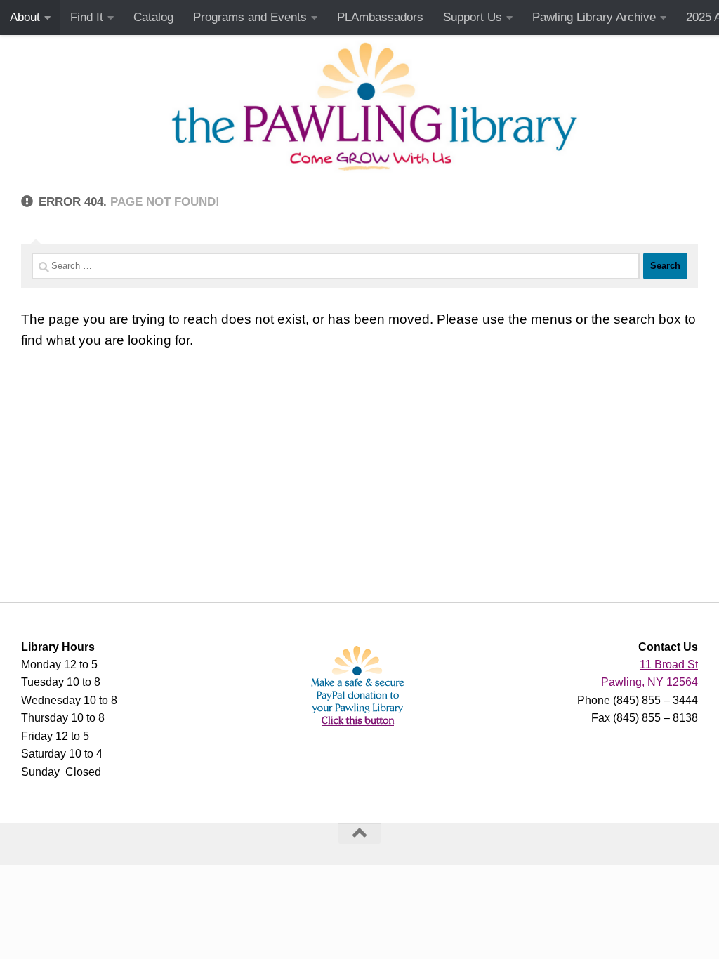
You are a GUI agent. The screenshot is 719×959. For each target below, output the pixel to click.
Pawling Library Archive (594, 17)
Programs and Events (250, 17)
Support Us (472, 17)
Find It (86, 17)
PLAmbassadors (380, 17)
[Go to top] (359, 833)
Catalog (153, 17)
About (25, 17)
